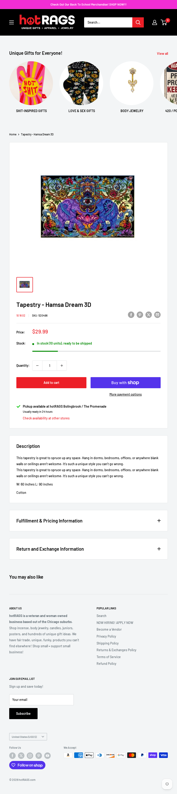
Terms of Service (109, 657)
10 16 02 (20, 315)
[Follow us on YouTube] (47, 755)
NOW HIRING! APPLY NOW (115, 623)
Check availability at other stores (46, 418)
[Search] (138, 22)
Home (12, 134)
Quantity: (23, 365)
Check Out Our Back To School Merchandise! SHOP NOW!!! (88, 4)
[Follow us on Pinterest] (38, 755)
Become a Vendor (109, 629)
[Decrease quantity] (37, 365)
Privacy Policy (106, 636)
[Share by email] (157, 314)
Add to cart (51, 383)
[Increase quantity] (62, 365)
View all (163, 53)
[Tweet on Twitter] (148, 314)
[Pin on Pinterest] (140, 314)
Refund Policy (106, 664)
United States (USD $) (24, 736)
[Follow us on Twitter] (21, 755)
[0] (164, 22)
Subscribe (23, 713)
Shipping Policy (108, 643)
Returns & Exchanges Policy (116, 650)
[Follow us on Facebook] (12, 755)
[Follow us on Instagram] (30, 755)
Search (101, 616)
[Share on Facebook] (131, 314)
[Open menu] (11, 22)
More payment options (125, 394)
